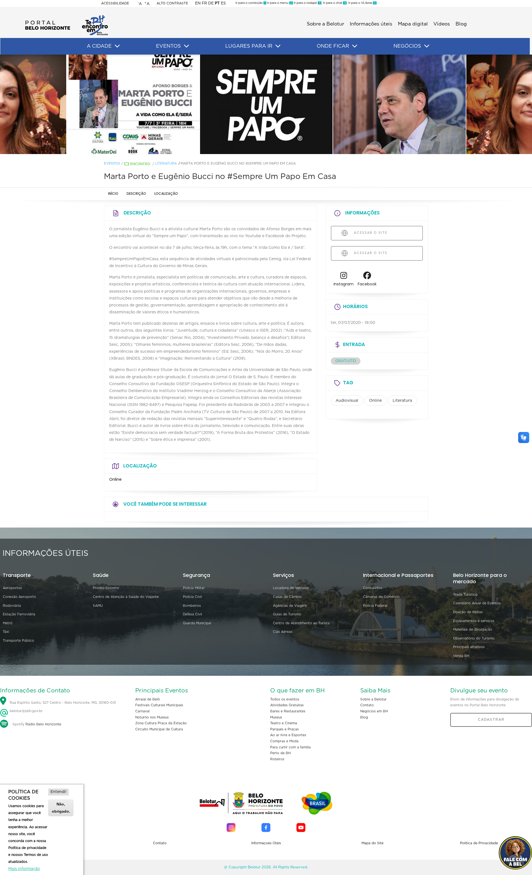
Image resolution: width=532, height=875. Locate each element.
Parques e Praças (284, 729)
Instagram (344, 284)
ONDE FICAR (333, 46)
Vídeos (441, 24)
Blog (461, 24)
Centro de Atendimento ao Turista (301, 623)
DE (211, 3)
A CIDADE (99, 46)
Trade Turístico (465, 594)
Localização (166, 193)
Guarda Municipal (197, 623)
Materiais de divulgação (472, 629)
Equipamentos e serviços (473, 621)
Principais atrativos (469, 647)
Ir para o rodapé (307, 2)
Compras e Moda (284, 741)
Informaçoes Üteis (266, 843)
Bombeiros (192, 605)
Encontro (140, 164)
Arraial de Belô (147, 699)
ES (223, 3)
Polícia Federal (375, 605)
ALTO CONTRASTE (172, 3)
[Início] (66, 16)
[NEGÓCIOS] (426, 46)
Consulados (372, 588)
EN (198, 3)
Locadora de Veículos (291, 588)
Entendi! (58, 792)
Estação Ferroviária (19, 614)
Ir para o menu (279, 2)
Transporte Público (18, 640)
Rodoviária (12, 605)
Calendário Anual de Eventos (477, 603)
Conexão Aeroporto (19, 596)
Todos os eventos (284, 699)
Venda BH (461, 655)
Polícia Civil (192, 596)
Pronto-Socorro (106, 588)
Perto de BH (280, 753)
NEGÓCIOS (407, 46)
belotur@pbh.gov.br (26, 711)
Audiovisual (347, 401)
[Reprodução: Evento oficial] (266, 104)
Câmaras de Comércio (381, 596)
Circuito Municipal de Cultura (159, 729)
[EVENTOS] (186, 46)
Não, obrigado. (61, 807)
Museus (276, 717)
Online (375, 401)
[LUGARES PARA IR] (278, 46)
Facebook (367, 284)
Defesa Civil (192, 614)
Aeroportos (12, 588)
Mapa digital (413, 24)
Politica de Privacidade (479, 843)
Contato (367, 705)
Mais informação (24, 869)
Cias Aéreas (282, 631)
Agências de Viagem (290, 605)
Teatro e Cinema (283, 723)
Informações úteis (371, 24)
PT (217, 3)
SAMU (98, 605)
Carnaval (142, 711)
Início (113, 193)
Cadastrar (491, 719)
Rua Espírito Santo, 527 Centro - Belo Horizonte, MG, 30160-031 (63, 702)
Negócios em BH (374, 711)
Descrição (136, 193)
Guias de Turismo (287, 614)
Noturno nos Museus (152, 717)
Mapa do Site (372, 843)
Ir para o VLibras (361, 2)
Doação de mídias (468, 612)
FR (204, 3)
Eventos (112, 163)
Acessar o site (369, 232)
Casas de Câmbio (287, 596)
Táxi (6, 631)
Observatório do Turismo (474, 638)
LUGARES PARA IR (248, 46)
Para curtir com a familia (290, 747)
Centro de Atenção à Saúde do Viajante (126, 596)
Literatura (166, 163)
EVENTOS (168, 46)
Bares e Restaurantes (287, 711)
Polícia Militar (194, 588)
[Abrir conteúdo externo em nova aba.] (343, 277)
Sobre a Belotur (325, 24)
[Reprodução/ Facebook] (133, 104)
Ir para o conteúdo (250, 2)
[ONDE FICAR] (354, 46)
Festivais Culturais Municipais (159, 705)
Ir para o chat (333, 2)
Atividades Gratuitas (287, 705)
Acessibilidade (115, 3)
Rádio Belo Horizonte (43, 724)
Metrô (7, 623)
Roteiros (277, 759)
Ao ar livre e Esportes (288, 735)
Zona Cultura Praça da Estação (161, 723)
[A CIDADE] (117, 46)
